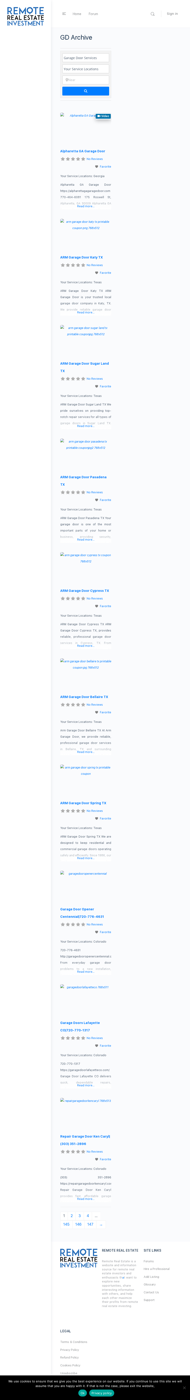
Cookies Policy (70, 1365)
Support (149, 1300)
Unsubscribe (68, 1373)
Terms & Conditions (73, 1342)
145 (66, 1224)
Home (77, 14)
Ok (83, 1393)
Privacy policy (102, 1393)
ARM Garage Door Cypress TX (84, 591)
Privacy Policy (69, 1350)
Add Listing (151, 1277)
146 (78, 1224)
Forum (93, 14)
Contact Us (151, 1292)
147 (90, 1224)
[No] (184, 1387)
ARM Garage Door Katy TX (81, 257)
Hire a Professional (156, 1269)
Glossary (150, 1284)
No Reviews (95, 159)
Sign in (172, 14)
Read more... (86, 206)
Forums (149, 1261)
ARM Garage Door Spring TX (83, 803)
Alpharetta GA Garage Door (82, 151)
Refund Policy (69, 1357)
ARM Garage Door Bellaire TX (84, 697)
